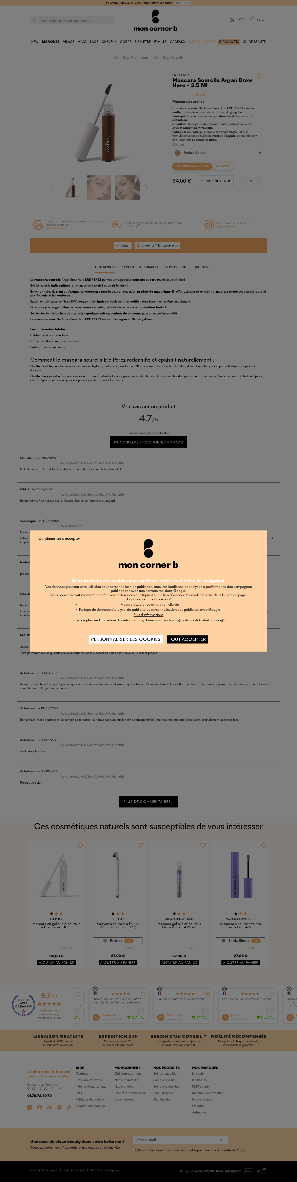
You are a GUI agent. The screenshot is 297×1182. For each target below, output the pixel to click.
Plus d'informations (148, 614)
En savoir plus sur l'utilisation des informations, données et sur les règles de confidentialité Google (149, 620)
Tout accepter (187, 639)
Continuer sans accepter (59, 538)
